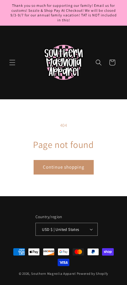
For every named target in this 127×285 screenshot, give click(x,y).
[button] (12, 62)
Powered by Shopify (93, 273)
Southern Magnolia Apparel (53, 273)
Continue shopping (63, 167)
